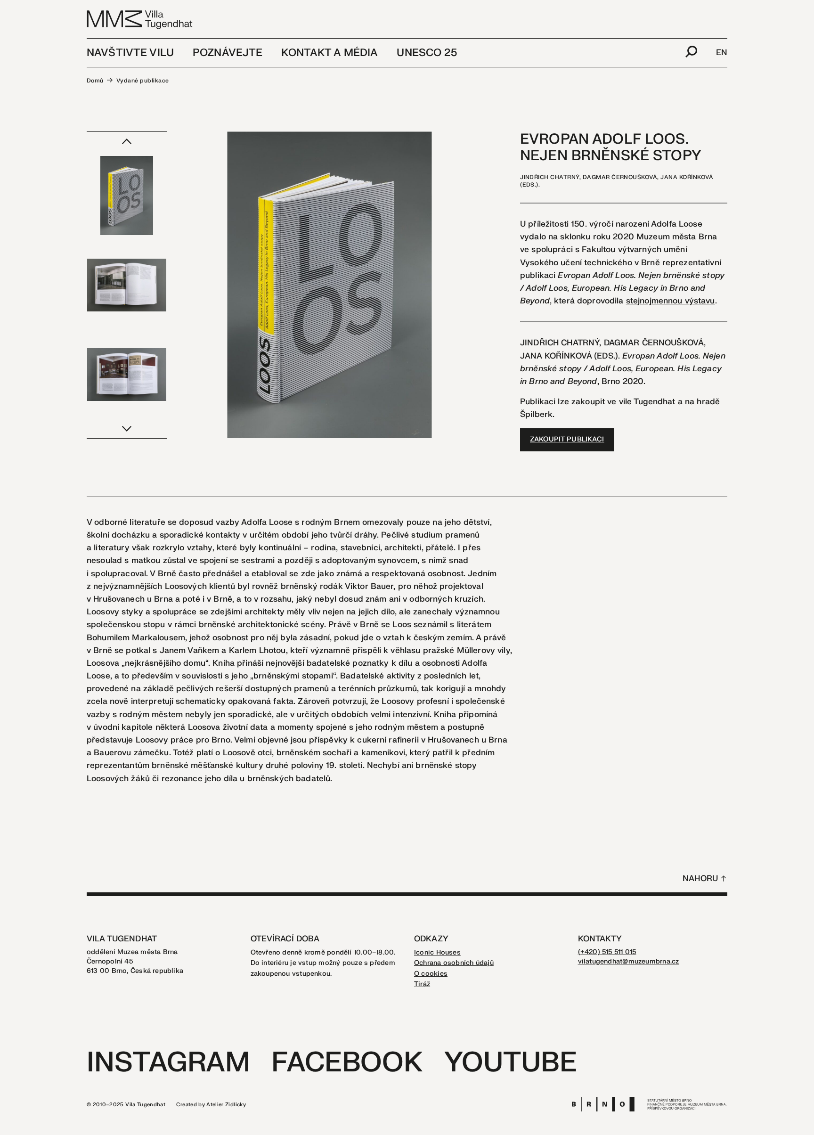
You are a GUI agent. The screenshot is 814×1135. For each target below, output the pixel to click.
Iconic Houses (437, 952)
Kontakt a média (329, 52)
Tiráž (422, 984)
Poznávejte (227, 52)
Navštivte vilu (130, 52)
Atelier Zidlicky (226, 1104)
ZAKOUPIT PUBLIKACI (567, 439)
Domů (95, 80)
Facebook (347, 1062)
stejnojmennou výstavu (670, 301)
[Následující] (127, 428)
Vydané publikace (142, 80)
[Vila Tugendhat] (140, 19)
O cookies (431, 974)
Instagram (168, 1062)
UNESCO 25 (426, 52)
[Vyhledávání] (691, 53)
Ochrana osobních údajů (454, 963)
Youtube (510, 1062)
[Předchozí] (127, 141)
